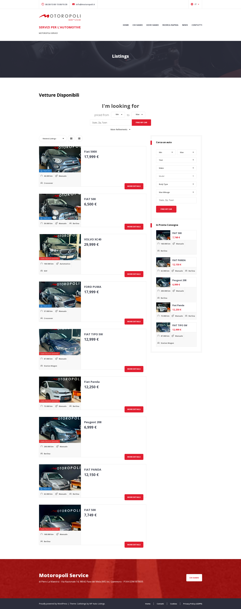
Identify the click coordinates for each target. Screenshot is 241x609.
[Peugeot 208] (163, 282)
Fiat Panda (92, 382)
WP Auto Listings (97, 603)
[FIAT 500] (163, 235)
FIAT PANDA (92, 469)
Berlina (76, 223)
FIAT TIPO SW (93, 334)
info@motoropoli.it (85, 4)
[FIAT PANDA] (163, 262)
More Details (134, 186)
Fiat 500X (90, 151)
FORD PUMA (92, 287)
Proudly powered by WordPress (53, 603)
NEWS (185, 25)
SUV (45, 271)
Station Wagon (50, 366)
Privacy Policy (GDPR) (192, 603)
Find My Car (141, 122)
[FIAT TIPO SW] (163, 327)
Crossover (48, 183)
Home (126, 25)
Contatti (197, 25)
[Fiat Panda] (163, 307)
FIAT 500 (90, 199)
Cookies (173, 603)
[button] (118, 114)
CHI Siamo (194, 577)
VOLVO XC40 (92, 239)
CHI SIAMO (137, 25)
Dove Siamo (152, 25)
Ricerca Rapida (170, 25)
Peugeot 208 (92, 422)
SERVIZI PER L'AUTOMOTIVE (60, 27)
